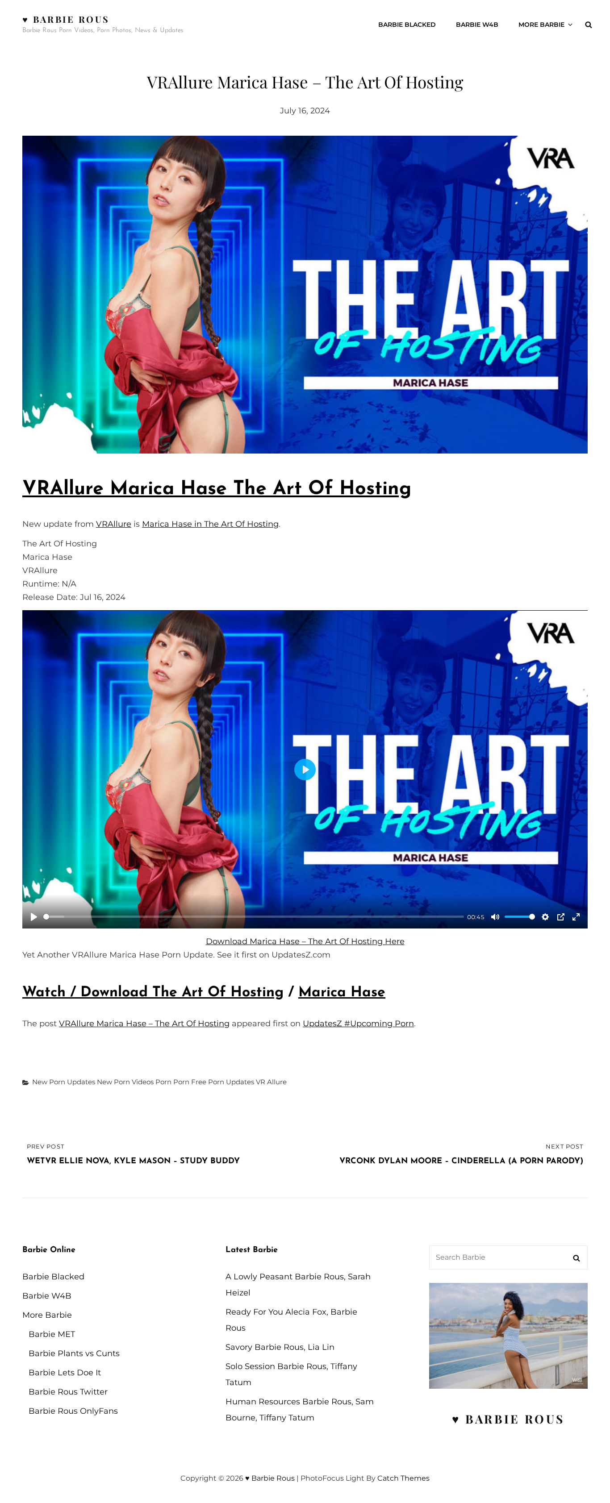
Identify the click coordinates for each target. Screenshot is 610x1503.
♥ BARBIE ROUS (508, 1419)
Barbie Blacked (407, 25)
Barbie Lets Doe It (65, 1373)
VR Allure (271, 1082)
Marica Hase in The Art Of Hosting (210, 524)
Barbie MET (52, 1334)
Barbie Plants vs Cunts (74, 1353)
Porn (163, 1082)
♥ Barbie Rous (65, 19)
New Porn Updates (63, 1082)
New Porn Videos (125, 1082)
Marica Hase (341, 993)
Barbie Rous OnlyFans (73, 1411)
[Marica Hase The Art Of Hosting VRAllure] (305, 295)
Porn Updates (231, 1082)
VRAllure (113, 524)
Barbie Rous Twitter (68, 1392)
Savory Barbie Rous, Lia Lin (280, 1347)
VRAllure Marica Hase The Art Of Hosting (216, 489)
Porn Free (189, 1082)
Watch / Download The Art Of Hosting (153, 993)
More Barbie (541, 25)
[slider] (253, 916)
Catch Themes (403, 1478)
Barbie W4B (477, 25)
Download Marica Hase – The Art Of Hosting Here (305, 941)
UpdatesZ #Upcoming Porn (358, 1023)
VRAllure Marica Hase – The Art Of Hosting (144, 1023)
